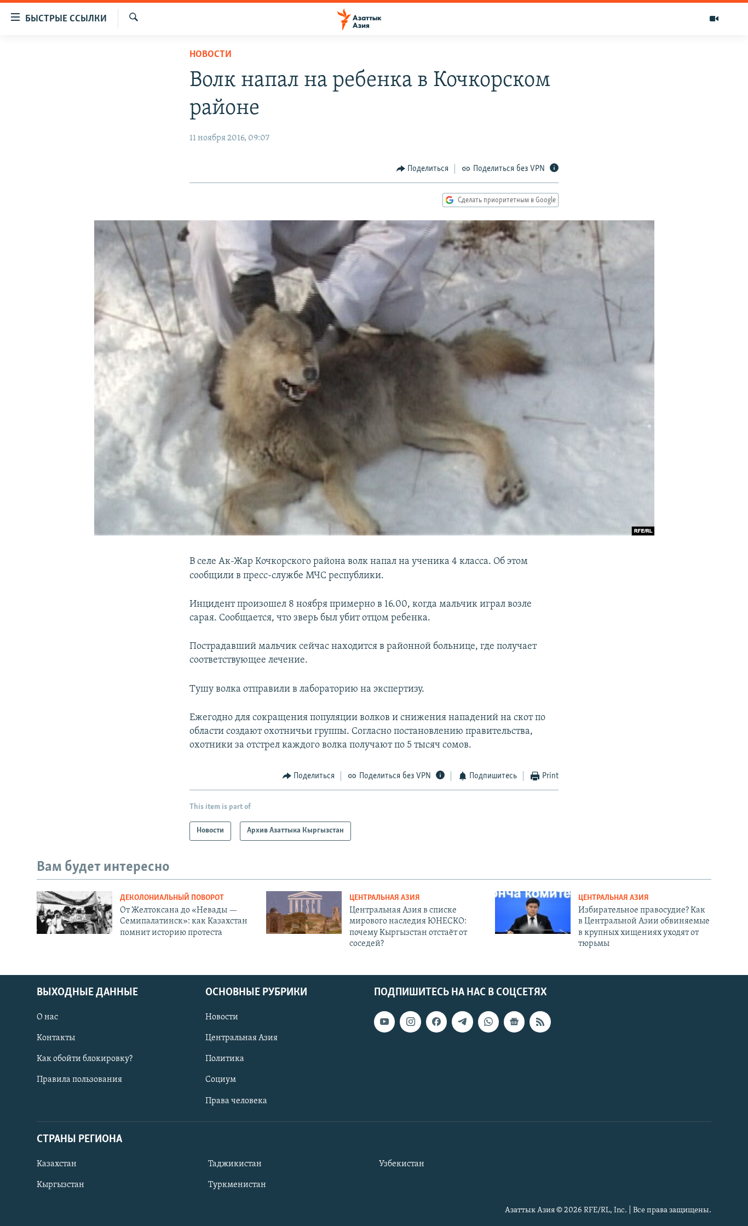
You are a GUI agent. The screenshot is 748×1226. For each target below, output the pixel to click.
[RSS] (540, 1021)
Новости (210, 55)
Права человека (236, 1100)
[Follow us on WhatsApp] (488, 1021)
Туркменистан (237, 1184)
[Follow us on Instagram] (410, 1021)
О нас (47, 1017)
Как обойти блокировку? (85, 1058)
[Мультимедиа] (714, 18)
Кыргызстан (60, 1184)
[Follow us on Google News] (514, 1021)
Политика (224, 1058)
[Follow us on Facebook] (436, 1021)
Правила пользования (79, 1079)
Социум (220, 1079)
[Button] (422, 169)
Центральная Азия (384, 898)
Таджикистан (235, 1163)
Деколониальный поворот (172, 898)
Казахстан (57, 1163)
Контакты (56, 1038)
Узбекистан (401, 1163)
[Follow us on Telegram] (462, 1021)
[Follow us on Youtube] (384, 1021)
